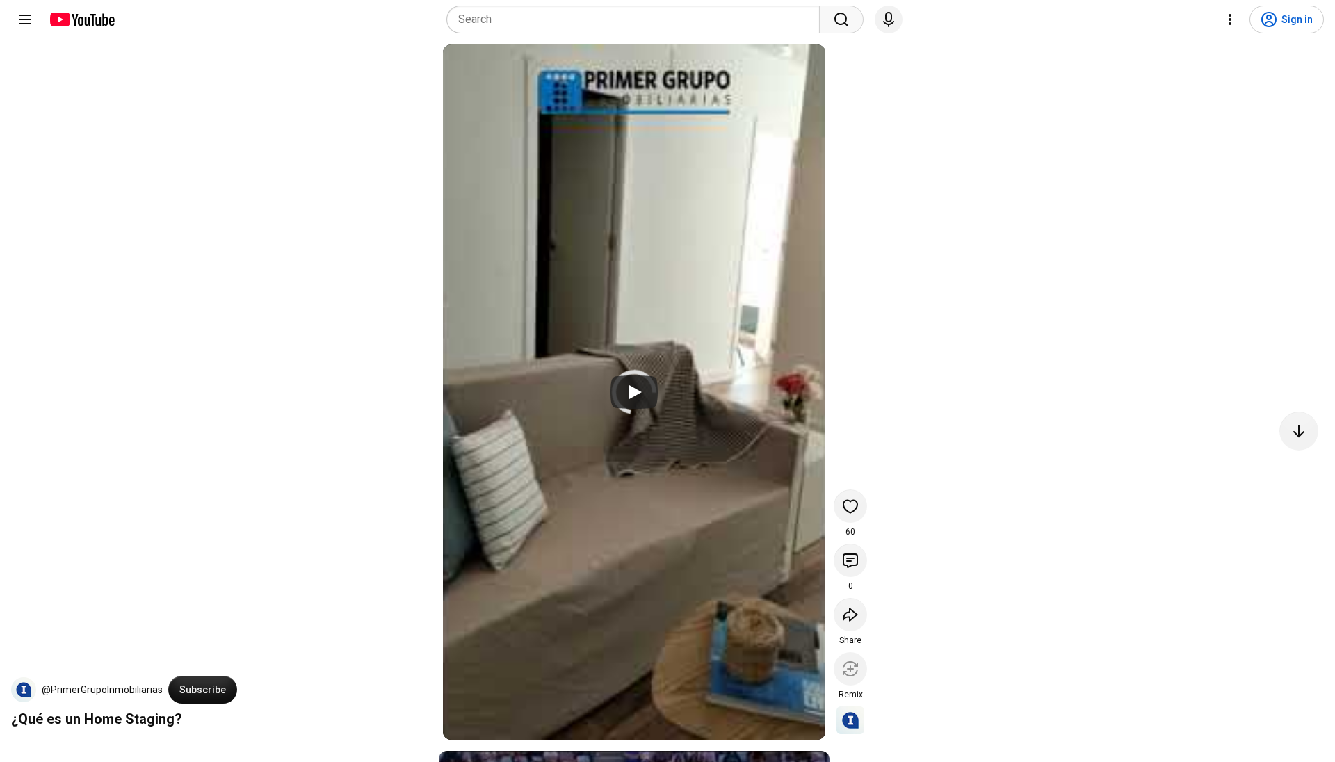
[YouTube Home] (81, 19)
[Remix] (850, 669)
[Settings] (1230, 19)
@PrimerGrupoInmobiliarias (102, 689)
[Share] (850, 614)
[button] (23, 689)
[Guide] (25, 19)
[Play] (634, 392)
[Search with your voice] (889, 19)
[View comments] (850, 560)
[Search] (841, 19)
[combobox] (637, 19)
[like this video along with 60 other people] (850, 506)
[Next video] (1298, 431)
